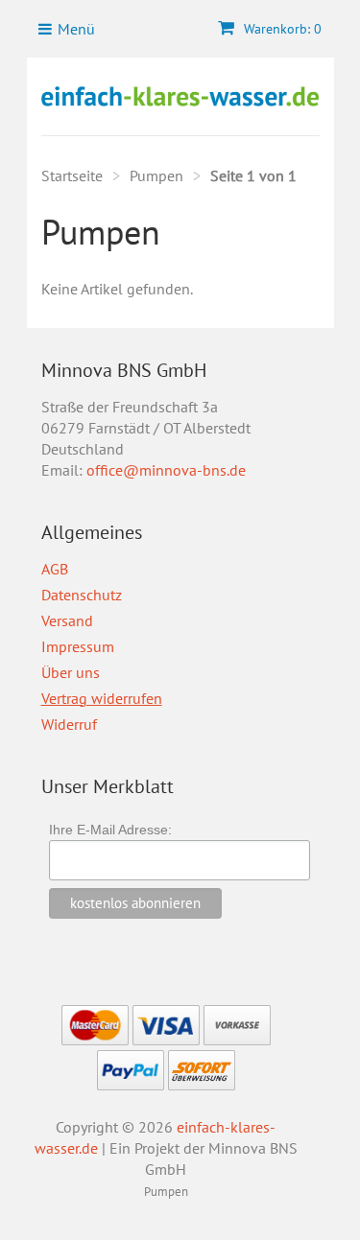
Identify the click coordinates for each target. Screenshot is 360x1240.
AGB (54, 568)
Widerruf (69, 724)
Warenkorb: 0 (281, 28)
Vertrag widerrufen (101, 698)
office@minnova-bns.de (166, 470)
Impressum (77, 646)
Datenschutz (81, 594)
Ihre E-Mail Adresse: (110, 829)
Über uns (70, 672)
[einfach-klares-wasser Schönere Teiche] (180, 96)
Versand (67, 620)
